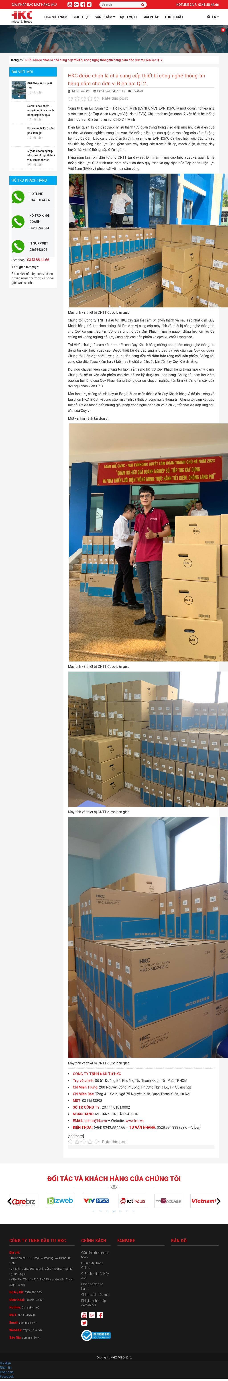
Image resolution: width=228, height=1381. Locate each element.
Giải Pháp (150, 17)
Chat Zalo (8, 1372)
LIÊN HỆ (82, 33)
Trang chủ (17, 60)
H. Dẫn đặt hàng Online (92, 1265)
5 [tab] (120, 1211)
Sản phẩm (103, 17)
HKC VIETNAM (55, 17)
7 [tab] (134, 1211)
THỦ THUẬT (173, 17)
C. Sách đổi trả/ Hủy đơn (95, 1276)
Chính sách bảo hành (92, 1286)
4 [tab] (114, 1211)
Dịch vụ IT (128, 17)
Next (218, 1201)
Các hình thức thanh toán (95, 1255)
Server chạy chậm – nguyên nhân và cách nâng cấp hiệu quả (40, 110)
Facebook (7, 1376)
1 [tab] (94, 1211)
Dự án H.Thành (57, 33)
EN (214, 17)
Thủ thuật (137, 91)
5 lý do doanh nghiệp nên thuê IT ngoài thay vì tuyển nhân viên (41, 155)
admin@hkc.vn (96, 1121)
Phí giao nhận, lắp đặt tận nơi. (93, 1303)
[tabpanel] (24, 1201)
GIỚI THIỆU (81, 17)
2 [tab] (100, 1211)
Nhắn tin (6, 1367)
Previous (9, 1201)
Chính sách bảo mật (95, 1294)
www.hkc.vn (135, 1121)
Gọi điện (5, 1363)
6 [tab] (127, 1211)
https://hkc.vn (32, 1330)
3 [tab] (107, 1211)
